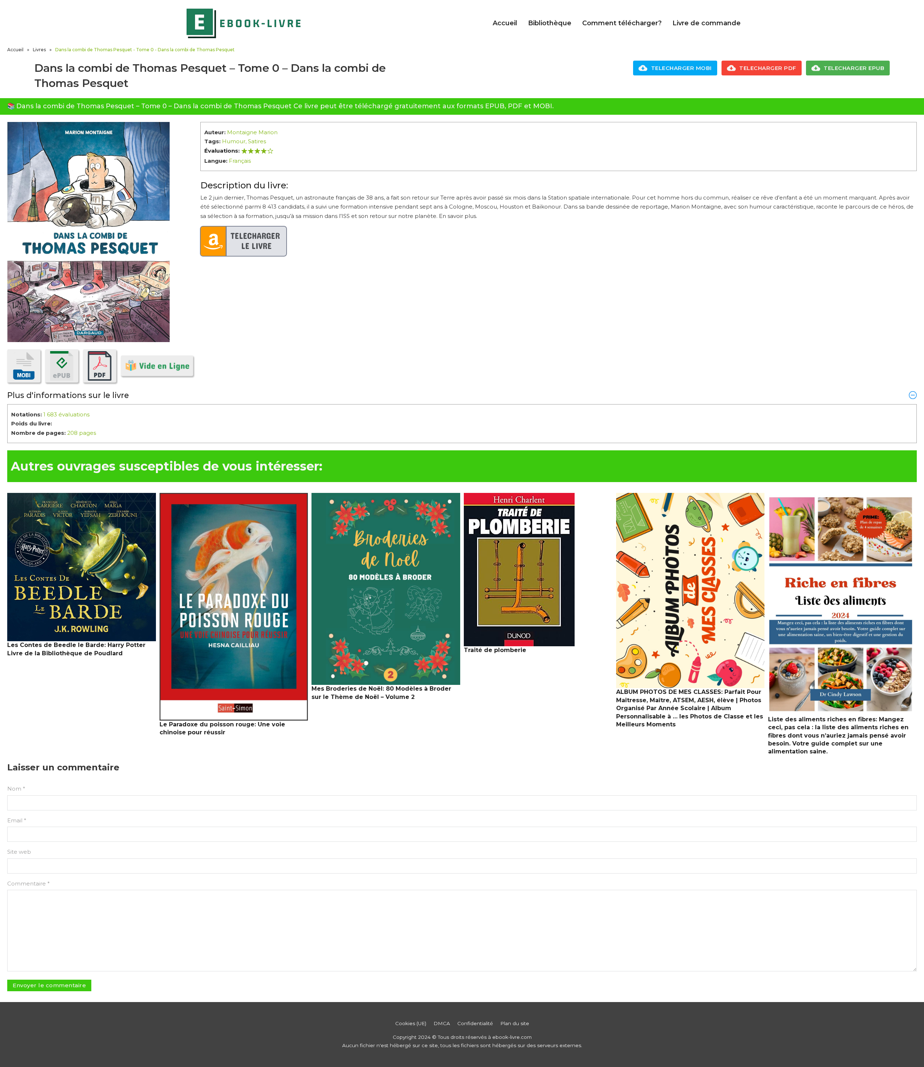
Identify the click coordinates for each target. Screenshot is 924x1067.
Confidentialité (475, 1023)
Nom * (16, 788)
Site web (19, 851)
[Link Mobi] (23, 365)
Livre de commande (706, 23)
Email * (16, 820)
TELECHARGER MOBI (681, 68)
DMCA (441, 1023)
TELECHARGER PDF (767, 68)
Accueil (505, 23)
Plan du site (514, 1023)
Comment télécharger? (622, 23)
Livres (39, 49)
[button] (462, 395)
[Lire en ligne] (157, 365)
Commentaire (28, 883)
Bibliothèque (549, 23)
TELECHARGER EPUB (854, 68)
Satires (257, 141)
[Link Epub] (61, 365)
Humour (233, 141)
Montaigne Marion (252, 132)
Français (240, 160)
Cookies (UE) (410, 1023)
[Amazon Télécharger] (244, 241)
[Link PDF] (99, 365)
